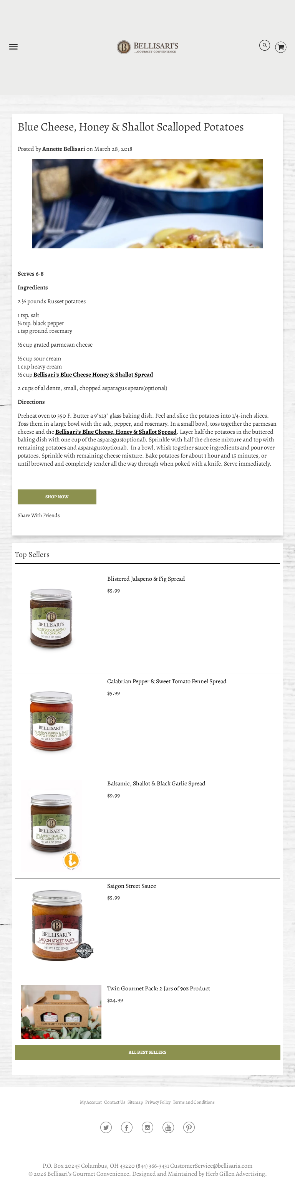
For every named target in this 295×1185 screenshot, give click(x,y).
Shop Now (57, 497)
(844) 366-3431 (152, 1166)
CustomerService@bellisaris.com (211, 1166)
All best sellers (147, 1052)
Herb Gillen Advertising (235, 1174)
